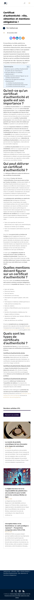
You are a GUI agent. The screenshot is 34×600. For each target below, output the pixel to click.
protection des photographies (12, 397)
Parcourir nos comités (12, 415)
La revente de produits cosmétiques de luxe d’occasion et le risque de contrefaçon (16, 444)
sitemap (17, 597)
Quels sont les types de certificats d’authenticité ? (15, 80)
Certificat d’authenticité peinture (16, 86)
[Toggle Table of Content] (27, 66)
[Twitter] (20, 38)
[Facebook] (10, 38)
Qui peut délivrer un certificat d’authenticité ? (13, 73)
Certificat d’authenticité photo (15, 83)
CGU (27, 593)
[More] (23, 38)
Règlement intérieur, (22, 593)
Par (7, 28)
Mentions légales (13, 593)
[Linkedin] (17, 38)
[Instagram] (14, 38)
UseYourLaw (13, 28)
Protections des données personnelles (12, 595)
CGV (29, 593)
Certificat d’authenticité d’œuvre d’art (18, 84)
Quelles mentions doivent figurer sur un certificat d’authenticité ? (16, 76)
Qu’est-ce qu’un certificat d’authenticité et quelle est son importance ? (16, 69)
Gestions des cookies (25, 595)
